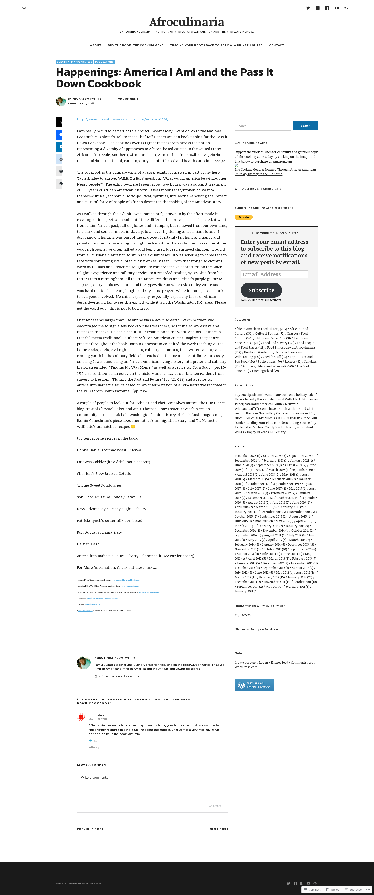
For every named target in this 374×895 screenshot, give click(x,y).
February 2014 (245, 544)
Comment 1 (131, 98)
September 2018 (303, 470)
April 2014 (275, 540)
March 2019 (276, 470)
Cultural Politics (267, 333)
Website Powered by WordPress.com (78, 884)
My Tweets (243, 615)
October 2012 (246, 568)
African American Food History (257, 329)
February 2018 (282, 479)
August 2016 (256, 502)
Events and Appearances (74, 62)
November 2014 (274, 530)
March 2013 (277, 558)
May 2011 (272, 586)
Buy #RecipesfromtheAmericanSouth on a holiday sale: (275, 394)
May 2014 (254, 540)
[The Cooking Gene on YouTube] (336, 7)
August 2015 (298, 516)
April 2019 (254, 470)
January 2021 (299, 460)
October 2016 (285, 498)
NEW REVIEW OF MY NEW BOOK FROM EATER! (267, 418)
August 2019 (293, 465)
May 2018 (288, 474)
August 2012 (300, 568)
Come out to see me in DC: (294, 413)
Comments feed (302, 662)
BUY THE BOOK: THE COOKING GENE (135, 45)
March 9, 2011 (98, 719)
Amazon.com (282, 161)
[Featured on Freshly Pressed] (254, 690)
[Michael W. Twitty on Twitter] (308, 7)
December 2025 (245, 456)
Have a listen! (244, 399)
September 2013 (301, 549)
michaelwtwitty (87, 98)
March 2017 (256, 493)
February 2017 (281, 493)
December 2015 (271, 512)
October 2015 (244, 516)
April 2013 (254, 558)
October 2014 (300, 530)
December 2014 (245, 530)
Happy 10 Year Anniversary (266, 432)
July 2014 (294, 535)
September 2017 (284, 484)
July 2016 (278, 502)
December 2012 (273, 563)
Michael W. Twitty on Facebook (257, 629)
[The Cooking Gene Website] (346, 7)
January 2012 (297, 577)
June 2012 (262, 572)
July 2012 (241, 572)
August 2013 (245, 554)
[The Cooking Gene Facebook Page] (327, 7)
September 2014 (246, 535)
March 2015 (243, 526)
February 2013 (302, 558)
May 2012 (282, 572)
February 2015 (268, 526)
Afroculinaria (187, 21)
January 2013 (246, 563)
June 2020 (242, 465)
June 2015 (262, 521)
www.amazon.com (85, 610)
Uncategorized (262, 371)
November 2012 (302, 563)
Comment (215, 805)
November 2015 (300, 512)
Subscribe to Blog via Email (276, 233)
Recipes (290, 361)
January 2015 (295, 526)
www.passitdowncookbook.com (126, 580)
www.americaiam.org (130, 586)
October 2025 (272, 456)
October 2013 (272, 549)
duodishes (96, 715)
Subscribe (261, 290)
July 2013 (268, 554)
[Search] (24, 7)
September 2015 (271, 516)
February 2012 (269, 577)
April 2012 (303, 572)
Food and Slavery (275, 343)
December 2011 (245, 582)
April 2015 (303, 521)
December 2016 (258, 498)
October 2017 (257, 484)
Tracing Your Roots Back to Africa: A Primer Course (216, 45)
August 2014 (272, 535)
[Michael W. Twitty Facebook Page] (317, 7)
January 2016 (244, 512)
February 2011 (295, 586)
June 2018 (268, 474)
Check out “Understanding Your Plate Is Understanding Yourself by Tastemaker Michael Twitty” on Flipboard (276, 422)
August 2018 (245, 474)
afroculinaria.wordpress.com (118, 676)
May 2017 (295, 488)
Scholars (310, 361)
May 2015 (282, 521)
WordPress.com (246, 667)
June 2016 (299, 502)
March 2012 (243, 577)
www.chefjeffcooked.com (149, 592)
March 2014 (297, 540)
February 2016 (289, 507)
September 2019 (267, 465)
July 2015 (241, 521)
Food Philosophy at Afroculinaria (291, 347)
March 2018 (256, 479)
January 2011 (244, 591)
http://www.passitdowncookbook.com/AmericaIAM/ (123, 119)
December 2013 (298, 544)
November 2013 (245, 549)
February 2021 (273, 460)
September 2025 (300, 456)
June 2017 (275, 488)
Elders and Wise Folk (270, 338)
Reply (95, 747)
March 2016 (264, 507)
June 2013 (289, 554)
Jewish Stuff (272, 357)
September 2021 (246, 460)
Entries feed (279, 662)
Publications (104, 62)
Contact (276, 45)
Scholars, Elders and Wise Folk (265, 366)
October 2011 (302, 582)
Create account (245, 662)
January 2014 (271, 544)
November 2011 (274, 582)
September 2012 (274, 568)
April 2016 (242, 507)
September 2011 (247, 586)
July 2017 (254, 488)
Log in (263, 662)
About (95, 45)
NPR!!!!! (290, 404)
